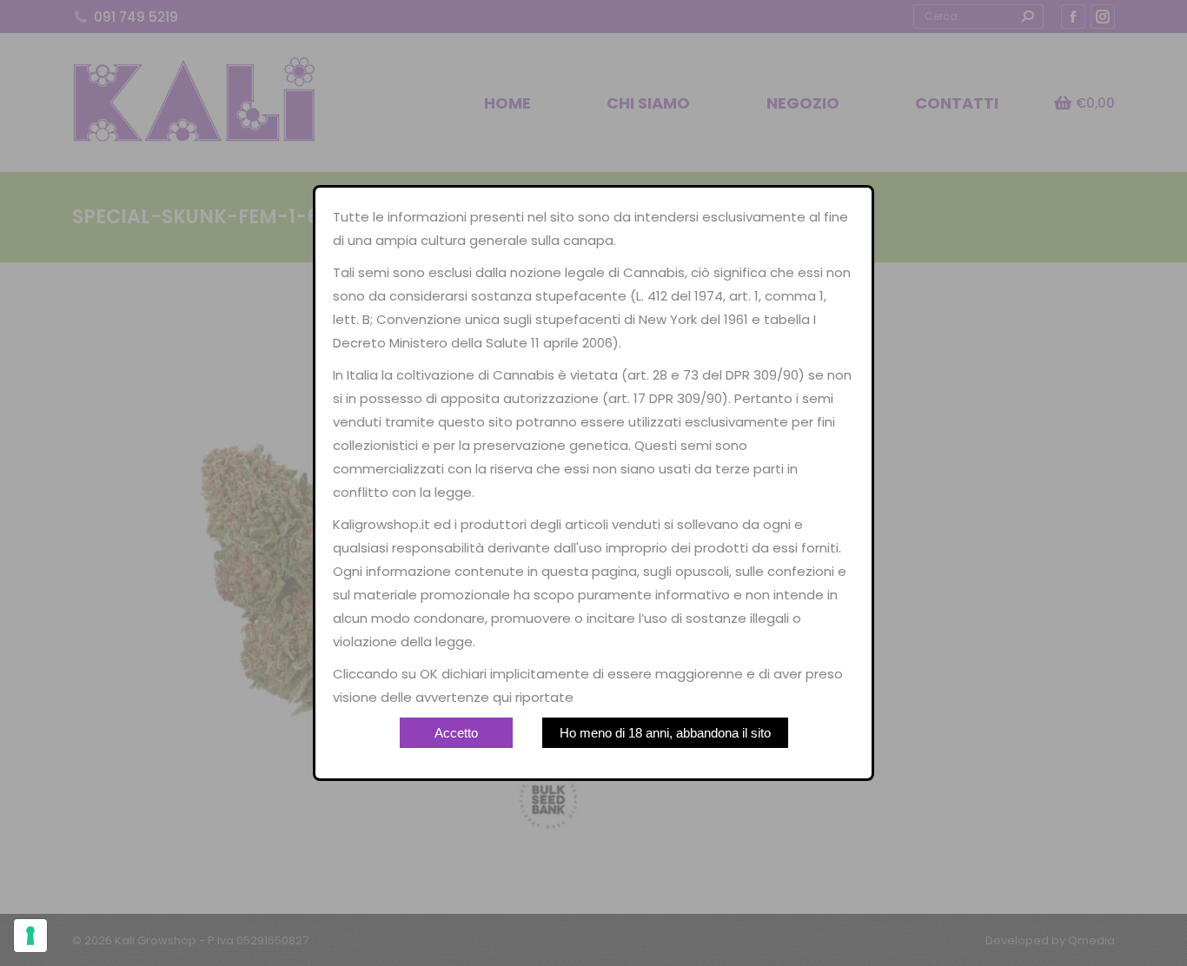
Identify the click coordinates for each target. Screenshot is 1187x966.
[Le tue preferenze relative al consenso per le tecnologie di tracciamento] (30, 935)
